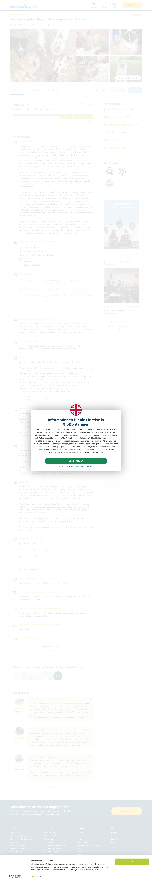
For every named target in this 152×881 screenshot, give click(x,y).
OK (132, 862)
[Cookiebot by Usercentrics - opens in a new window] (15, 876)
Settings (34, 876)
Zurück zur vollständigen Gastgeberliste (76, 466)
